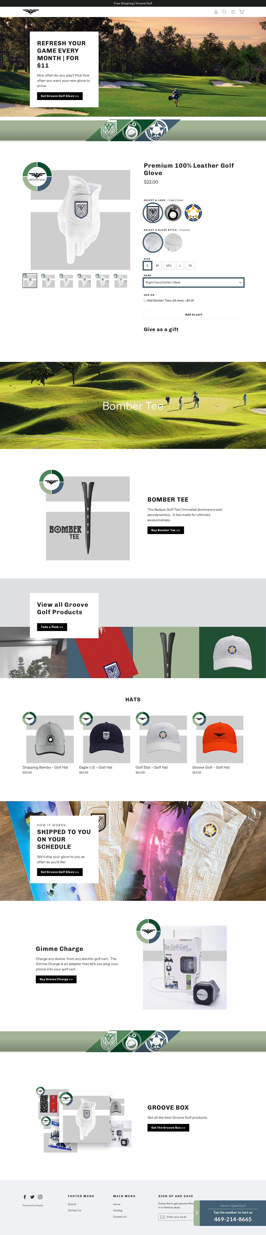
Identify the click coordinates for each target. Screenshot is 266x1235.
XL (191, 265)
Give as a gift (161, 329)
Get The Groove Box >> (168, 1127)
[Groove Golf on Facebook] (25, 1196)
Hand (147, 275)
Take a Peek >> (52, 627)
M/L (169, 265)
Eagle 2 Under (153, 213)
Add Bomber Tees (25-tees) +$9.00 (170, 300)
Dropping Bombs (173, 213)
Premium (153, 242)
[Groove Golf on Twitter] (32, 1196)
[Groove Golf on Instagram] (40, 1196)
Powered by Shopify (33, 1205)
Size (147, 259)
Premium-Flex (173, 242)
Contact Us (74, 1210)
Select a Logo (163, 200)
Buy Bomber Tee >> (165, 530)
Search (72, 1204)
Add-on (149, 295)
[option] (133, 130)
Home (117, 1204)
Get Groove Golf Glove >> (60, 96)
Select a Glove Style (167, 230)
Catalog (117, 1210)
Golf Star (193, 213)
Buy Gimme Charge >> (56, 979)
